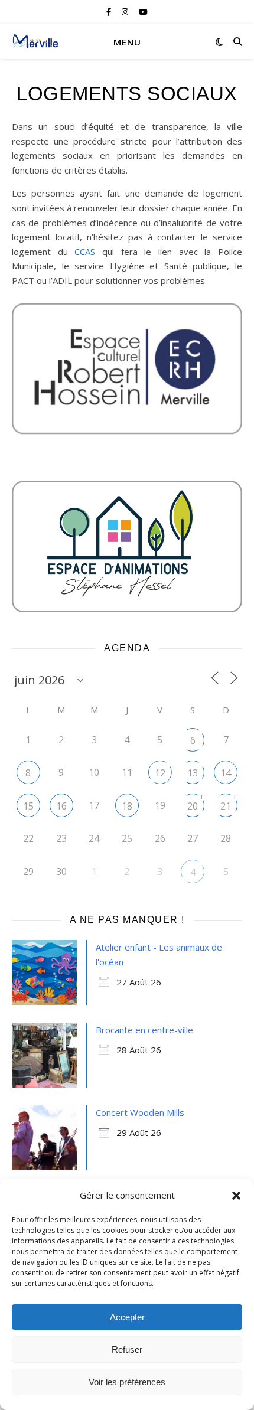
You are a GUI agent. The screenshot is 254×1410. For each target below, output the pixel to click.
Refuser (127, 1349)
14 (225, 772)
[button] (236, 1196)
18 (127, 805)
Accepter (127, 1317)
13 (192, 772)
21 (225, 805)
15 (28, 805)
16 (61, 805)
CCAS (88, 251)
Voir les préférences (127, 1382)
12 (160, 772)
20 (192, 805)
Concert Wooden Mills (140, 1112)
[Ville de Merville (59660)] (35, 41)
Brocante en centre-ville (144, 1030)
